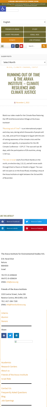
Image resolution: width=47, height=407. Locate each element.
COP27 (35, 67)
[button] (2, 46)
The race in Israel (9, 160)
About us (5, 370)
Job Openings (7, 400)
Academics (6, 362)
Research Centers (9, 366)
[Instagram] (17, 46)
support (12, 5)
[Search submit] (44, 46)
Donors (4, 321)
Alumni (4, 317)
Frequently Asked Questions (14, 392)
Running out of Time (11, 128)
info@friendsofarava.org (16, 304)
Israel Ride (6, 378)
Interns (4, 313)
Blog (9, 67)
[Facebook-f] (13, 46)
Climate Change (22, 67)
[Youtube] (21, 46)
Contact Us (6, 388)
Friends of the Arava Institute (14, 374)
